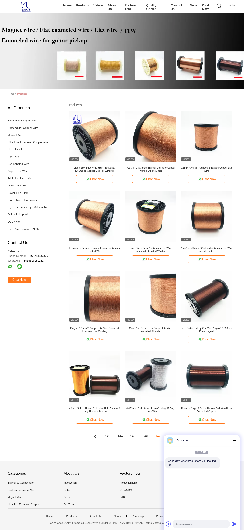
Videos (98, 5)
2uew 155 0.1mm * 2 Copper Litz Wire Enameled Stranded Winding (150, 249)
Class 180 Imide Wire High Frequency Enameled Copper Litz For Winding (94, 169)
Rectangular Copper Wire (23, 127)
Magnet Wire (15, 134)
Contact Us (176, 7)
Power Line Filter (18, 192)
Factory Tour (130, 7)
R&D (122, 497)
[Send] (234, 524)
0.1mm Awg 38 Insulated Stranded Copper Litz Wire (206, 169)
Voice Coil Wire (17, 185)
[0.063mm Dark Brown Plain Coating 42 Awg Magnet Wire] (150, 377)
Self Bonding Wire (18, 163)
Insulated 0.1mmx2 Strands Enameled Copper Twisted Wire (94, 249)
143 (107, 436)
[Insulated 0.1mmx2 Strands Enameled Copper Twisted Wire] (94, 216)
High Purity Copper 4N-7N (23, 228)
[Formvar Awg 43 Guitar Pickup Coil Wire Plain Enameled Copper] (206, 377)
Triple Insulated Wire (20, 178)
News (194, 5)
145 (132, 436)
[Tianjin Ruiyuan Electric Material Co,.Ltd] (26, 7)
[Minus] (234, 440)
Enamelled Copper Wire (22, 120)
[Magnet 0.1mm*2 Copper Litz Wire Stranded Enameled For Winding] (94, 296)
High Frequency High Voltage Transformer (29, 207)
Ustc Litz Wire (16, 149)
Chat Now (205, 7)
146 (145, 436)
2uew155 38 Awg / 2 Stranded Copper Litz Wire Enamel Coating (206, 249)
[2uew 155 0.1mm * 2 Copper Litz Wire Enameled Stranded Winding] (150, 216)
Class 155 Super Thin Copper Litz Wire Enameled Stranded (150, 330)
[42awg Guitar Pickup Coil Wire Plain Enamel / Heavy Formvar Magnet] (94, 377)
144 (120, 436)
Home (67, 5)
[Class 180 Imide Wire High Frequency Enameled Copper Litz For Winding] (94, 136)
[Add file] (168, 524)
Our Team (69, 504)
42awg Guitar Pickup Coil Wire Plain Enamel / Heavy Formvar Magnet (94, 410)
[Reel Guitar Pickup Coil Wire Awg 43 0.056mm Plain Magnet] (206, 296)
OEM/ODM (126, 490)
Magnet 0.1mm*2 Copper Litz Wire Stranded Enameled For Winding (94, 330)
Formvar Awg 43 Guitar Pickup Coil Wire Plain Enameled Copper (206, 410)
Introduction (70, 482)
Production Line (128, 482)
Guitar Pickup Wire (19, 214)
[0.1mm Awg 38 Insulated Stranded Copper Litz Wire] (206, 136)
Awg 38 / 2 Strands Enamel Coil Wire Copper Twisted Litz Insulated (150, 169)
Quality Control (151, 7)
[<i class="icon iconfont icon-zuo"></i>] (95, 436)
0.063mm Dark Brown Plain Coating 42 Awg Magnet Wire (150, 410)
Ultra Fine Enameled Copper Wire (28, 142)
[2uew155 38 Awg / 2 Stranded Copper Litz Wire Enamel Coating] (206, 216)
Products (82, 5)
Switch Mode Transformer (23, 200)
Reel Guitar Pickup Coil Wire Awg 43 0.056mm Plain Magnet (206, 330)
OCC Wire (14, 221)
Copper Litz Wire (18, 171)
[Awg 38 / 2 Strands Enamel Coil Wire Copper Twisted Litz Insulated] (150, 136)
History (67, 490)
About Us (112, 7)
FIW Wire (13, 156)
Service (68, 497)
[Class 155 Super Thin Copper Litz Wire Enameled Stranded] (150, 296)
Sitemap (138, 516)
